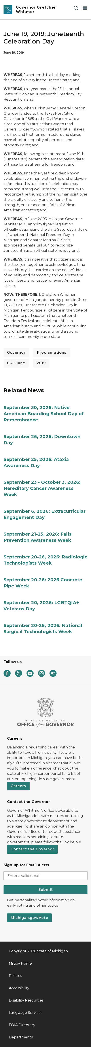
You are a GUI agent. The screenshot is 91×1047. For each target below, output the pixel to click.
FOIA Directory (22, 1025)
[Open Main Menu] (84, 8)
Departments (21, 1037)
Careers (18, 786)
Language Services (25, 1013)
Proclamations (51, 352)
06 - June (16, 363)
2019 (41, 363)
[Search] (76, 8)
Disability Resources (26, 1000)
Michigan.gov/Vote (29, 918)
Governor (16, 352)
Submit (45, 890)
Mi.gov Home (20, 963)
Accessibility (19, 988)
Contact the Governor (32, 849)
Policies (15, 976)
